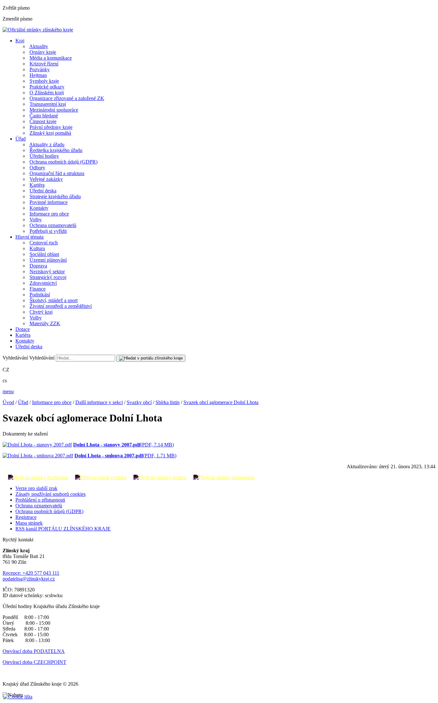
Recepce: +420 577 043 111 (31, 573)
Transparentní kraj (47, 104)
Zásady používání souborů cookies (50, 494)
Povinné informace (48, 202)
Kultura (37, 248)
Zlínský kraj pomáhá (50, 133)
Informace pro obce (49, 213)
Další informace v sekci (99, 402)
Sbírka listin (168, 402)
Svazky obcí (139, 402)
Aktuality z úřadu (46, 144)
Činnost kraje (42, 121)
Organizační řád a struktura (56, 173)
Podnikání (39, 294)
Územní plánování (48, 260)
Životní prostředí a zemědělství (60, 306)
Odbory (37, 167)
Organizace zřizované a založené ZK (66, 98)
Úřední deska (42, 190)
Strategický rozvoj (47, 277)
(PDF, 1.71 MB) (125, 455)
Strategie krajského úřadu (55, 196)
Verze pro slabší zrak (36, 488)
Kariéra (37, 185)
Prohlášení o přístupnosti (40, 500)
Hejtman (38, 75)
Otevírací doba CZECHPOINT (34, 662)
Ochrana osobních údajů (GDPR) (63, 162)
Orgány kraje (42, 52)
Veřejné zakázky (46, 179)
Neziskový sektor (47, 271)
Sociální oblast (44, 254)
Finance (37, 289)
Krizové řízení (43, 63)
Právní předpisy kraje (50, 127)
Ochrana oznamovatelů (52, 225)
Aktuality (38, 46)
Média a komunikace (50, 58)
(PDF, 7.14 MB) (123, 444)
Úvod (8, 402)
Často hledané (43, 115)
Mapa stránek (29, 523)
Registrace (26, 517)
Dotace (22, 329)
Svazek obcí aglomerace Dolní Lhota (220, 402)
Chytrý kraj (41, 312)
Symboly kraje (44, 81)
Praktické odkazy (46, 86)
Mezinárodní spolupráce (53, 110)
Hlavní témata (29, 237)
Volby (35, 219)
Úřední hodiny (44, 156)
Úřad (20, 138)
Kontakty (38, 208)
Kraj (19, 40)
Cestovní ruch (43, 242)
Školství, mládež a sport (53, 300)
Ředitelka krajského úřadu (55, 150)
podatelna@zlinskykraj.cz (29, 578)
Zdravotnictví (43, 283)
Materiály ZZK (44, 323)
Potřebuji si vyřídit (48, 231)
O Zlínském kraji (46, 92)
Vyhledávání (15, 357)
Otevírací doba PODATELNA (34, 651)
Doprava (38, 265)
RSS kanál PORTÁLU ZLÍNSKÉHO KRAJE (63, 528)
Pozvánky (39, 69)
